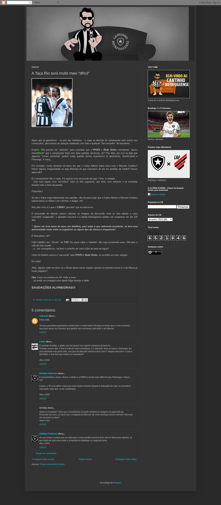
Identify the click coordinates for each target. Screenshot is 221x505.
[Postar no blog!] (76, 300)
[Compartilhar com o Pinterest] (86, 300)
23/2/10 (42, 332)
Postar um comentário (46, 453)
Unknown (44, 316)
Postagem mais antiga (126, 459)
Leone (42, 341)
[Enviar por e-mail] (73, 300)
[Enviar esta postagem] (67, 300)
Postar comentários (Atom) (52, 464)
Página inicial (85, 459)
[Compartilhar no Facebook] (83, 300)
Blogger (117, 483)
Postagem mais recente (43, 459)
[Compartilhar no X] (79, 300)
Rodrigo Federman (48, 373)
